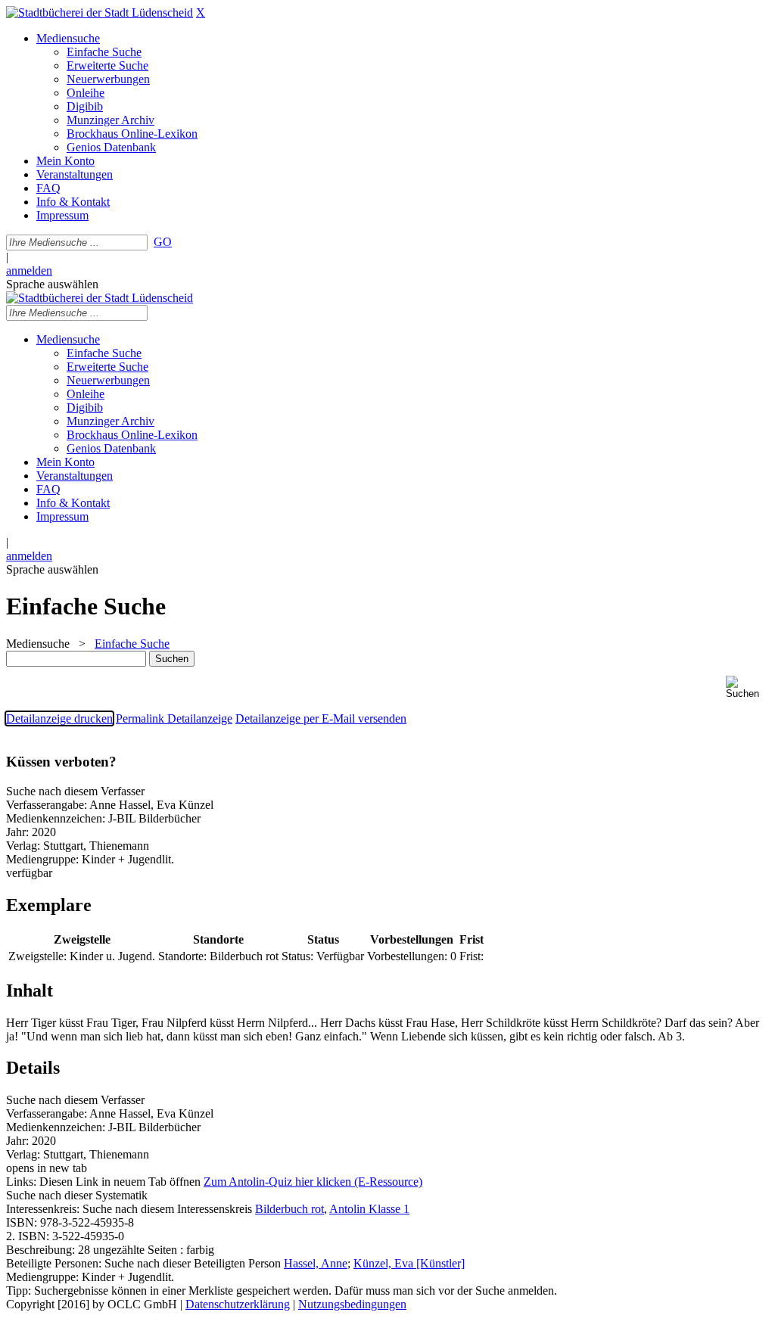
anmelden (29, 270)
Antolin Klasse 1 (369, 1208)
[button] (747, 687)
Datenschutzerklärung (237, 1304)
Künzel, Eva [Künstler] (409, 1263)
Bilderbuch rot (289, 1208)
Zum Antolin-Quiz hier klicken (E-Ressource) (313, 1181)
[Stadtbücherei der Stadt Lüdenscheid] (99, 12)
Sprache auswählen (52, 284)
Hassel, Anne (315, 1263)
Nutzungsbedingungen (352, 1304)
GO (163, 241)
